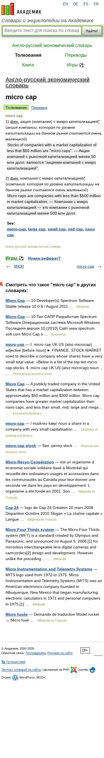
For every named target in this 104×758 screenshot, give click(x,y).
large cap (36, 229)
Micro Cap (15, 384)
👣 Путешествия (13, 661)
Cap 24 (12, 507)
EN (65, 4)
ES (85, 4)
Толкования (28, 55)
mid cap (75, 229)
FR (96, 4)
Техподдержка (36, 653)
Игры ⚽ (76, 65)
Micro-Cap (15, 300)
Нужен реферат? (44, 258)
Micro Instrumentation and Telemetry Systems (49, 569)
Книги (28, 65)
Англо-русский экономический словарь (52, 45)
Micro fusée (17, 614)
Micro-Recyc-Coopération (30, 462)
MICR (19, 266)
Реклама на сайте (60, 653)
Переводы (76, 55)
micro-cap (16, 229)
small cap (57, 229)
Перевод (39, 107)
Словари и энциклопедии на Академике (47, 20)
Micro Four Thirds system (30, 529)
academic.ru (21, 9)
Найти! (92, 31)
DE (75, 4)
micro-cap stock (21, 445)
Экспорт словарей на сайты (21, 669)
